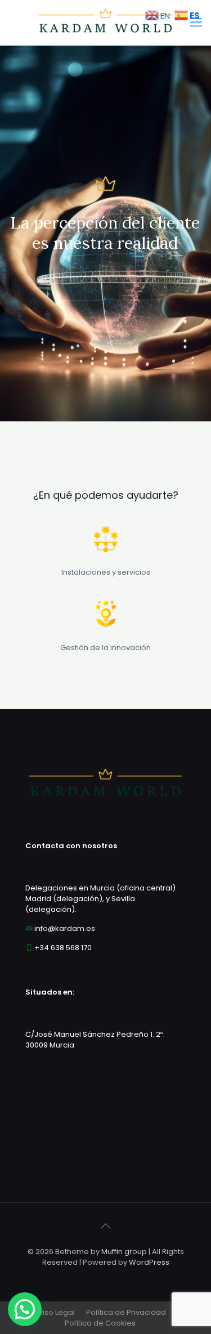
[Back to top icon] (106, 1226)
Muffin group (124, 1251)
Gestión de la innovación (105, 647)
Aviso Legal (54, 1312)
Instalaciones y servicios (105, 572)
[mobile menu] (195, 22)
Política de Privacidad (126, 1312)
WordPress (149, 1262)
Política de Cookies (100, 1323)
